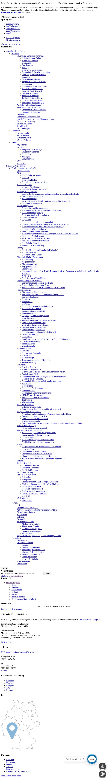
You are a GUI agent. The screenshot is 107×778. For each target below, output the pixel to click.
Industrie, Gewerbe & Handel (34, 74)
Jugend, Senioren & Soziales (34, 81)
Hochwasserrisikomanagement (34, 491)
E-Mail (4, 670)
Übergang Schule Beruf (31, 255)
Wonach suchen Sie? (9, 573)
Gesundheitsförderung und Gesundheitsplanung (41, 381)
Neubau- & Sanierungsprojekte (34, 189)
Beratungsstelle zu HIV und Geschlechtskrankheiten (43, 372)
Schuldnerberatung (29, 198)
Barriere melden (18, 597)
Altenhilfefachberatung (31, 175)
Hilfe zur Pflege (28, 449)
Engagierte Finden (29, 266)
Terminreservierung (25, 472)
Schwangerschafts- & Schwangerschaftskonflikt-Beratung (46, 201)
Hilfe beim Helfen (29, 180)
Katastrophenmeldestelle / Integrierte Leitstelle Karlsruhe (45, 224)
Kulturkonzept (28, 358)
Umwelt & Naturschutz (26, 475)
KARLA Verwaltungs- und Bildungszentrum (35, 119)
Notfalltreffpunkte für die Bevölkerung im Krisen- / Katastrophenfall (50, 234)
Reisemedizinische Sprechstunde (35, 397)
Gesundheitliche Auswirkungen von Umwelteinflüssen (44, 376)
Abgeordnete (22, 145)
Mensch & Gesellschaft (31, 554)
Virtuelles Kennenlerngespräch (34, 428)
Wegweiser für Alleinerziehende (35, 325)
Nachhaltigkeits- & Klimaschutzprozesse (38, 442)
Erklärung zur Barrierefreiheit (23, 599)
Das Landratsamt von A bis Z (23, 168)
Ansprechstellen (28, 262)
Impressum (15, 587)
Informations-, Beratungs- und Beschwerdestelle (42, 409)
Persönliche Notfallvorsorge (33, 236)
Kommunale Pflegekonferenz (34, 451)
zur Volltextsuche (13, 26)
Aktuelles (15, 53)
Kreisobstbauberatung (31, 341)
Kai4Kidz (26, 304)
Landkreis (15, 131)
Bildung (25, 67)
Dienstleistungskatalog (26, 512)
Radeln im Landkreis (30, 468)
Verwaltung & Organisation (33, 550)
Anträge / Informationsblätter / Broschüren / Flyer (37, 510)
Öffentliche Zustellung (26, 121)
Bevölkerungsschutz (25, 206)
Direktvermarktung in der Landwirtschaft (39, 332)
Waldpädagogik (28, 346)
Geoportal (21, 519)
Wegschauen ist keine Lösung (34, 323)
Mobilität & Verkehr (30, 96)
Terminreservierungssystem (90, 619)
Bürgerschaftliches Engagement (30, 257)
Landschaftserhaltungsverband (34, 493)
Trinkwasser (27, 400)
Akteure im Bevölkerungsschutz (35, 208)
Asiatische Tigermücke (31, 369)
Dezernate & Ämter (25, 543)
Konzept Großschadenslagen (34, 229)
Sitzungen (26, 156)
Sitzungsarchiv (28, 159)
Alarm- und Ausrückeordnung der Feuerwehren (41, 210)
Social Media (22, 126)
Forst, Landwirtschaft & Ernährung (31, 327)
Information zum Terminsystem (35, 418)
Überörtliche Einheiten (31, 243)
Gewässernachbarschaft (31, 486)
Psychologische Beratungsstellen (35, 316)
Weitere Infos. (7, 642)
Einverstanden (17, 17)
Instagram (10, 685)
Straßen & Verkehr (24, 463)
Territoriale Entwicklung (32, 98)
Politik (14, 142)
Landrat (25, 545)
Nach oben (16, 776)
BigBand (25, 351)
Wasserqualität (28, 402)
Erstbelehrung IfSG (30, 374)
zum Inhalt (10, 33)
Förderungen (27, 269)
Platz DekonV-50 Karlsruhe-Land (36, 238)
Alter (19, 173)
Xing (8, 688)
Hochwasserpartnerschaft (32, 489)
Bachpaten (26, 479)
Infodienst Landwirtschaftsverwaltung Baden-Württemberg (46, 339)
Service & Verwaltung (15, 166)
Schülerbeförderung (30, 470)
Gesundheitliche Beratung (32, 379)
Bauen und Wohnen (30, 60)
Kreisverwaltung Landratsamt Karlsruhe (18, 652)
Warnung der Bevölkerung (33, 245)
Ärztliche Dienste (29, 367)
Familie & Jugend (24, 290)
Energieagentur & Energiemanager (36, 435)
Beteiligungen (27, 65)
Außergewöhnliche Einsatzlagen (35, 215)
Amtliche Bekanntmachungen (29, 105)
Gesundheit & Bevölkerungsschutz (36, 72)
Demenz (25, 177)
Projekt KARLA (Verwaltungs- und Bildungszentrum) (39, 535)
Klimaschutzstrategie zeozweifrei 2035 (38, 440)
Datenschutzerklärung (11, 12)
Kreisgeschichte (23, 133)
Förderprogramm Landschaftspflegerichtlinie (40, 482)
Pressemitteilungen (24, 124)
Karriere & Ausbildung (26, 425)
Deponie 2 (21, 114)
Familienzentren (28, 299)
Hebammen (26, 383)
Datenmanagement (29, 217)
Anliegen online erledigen (27, 507)
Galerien (20, 517)
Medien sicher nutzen (31, 524)
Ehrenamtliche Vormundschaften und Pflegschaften (43, 294)
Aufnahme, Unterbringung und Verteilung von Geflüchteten (46, 414)
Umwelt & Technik (30, 559)
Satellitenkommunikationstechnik (35, 241)
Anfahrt (14, 592)
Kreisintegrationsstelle (31, 421)
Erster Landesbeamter (31, 547)
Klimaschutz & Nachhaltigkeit (29, 430)
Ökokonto (26, 496)
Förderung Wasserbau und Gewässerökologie (40, 484)
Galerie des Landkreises (32, 70)
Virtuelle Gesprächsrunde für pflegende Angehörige (43, 458)
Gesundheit (21, 365)
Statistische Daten (24, 138)
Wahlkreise (21, 163)
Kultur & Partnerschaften (32, 88)
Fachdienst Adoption (30, 297)
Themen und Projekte (31, 526)
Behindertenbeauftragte (31, 407)
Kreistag (20, 147)
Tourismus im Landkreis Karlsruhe (36, 360)
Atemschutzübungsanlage (32, 213)
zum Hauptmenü (13, 28)
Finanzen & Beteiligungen (33, 552)
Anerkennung (27, 259)
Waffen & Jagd (23, 498)
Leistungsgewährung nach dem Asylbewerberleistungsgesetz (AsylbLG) (52, 423)
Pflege (19, 444)
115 (18, 505)
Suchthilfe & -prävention (32, 203)
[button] (11, 609)
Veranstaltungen (23, 128)
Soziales (20, 461)
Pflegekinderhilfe (29, 313)
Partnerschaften (23, 135)
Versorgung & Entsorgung (33, 103)
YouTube (10, 683)
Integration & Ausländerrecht (29, 411)
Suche (14, 594)
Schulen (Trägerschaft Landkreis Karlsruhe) (40, 250)
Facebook (10, 681)
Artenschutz (27, 477)
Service (14, 503)
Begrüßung (26, 63)
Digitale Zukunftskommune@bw (35, 285)
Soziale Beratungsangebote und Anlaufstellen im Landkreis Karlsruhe (50, 194)
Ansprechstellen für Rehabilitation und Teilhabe (41, 447)
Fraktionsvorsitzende (30, 152)
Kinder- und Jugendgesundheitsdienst (37, 306)
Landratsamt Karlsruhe (31, 112)
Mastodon (10, 690)
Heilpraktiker (27, 386)
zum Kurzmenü (12, 24)
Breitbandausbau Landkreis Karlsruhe (37, 283)
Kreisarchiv (26, 355)
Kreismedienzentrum (25, 521)
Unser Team (22, 564)
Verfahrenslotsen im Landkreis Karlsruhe (39, 320)
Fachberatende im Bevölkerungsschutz (38, 222)
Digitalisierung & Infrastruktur (29, 280)
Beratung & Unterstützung (27, 191)
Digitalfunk (26, 220)
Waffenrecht (27, 500)
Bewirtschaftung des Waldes (33, 330)
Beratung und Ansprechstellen (34, 416)
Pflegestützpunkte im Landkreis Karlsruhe (39, 456)
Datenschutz (22, 540)
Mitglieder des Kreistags (32, 149)
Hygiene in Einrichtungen (32, 388)
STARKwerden (28, 318)
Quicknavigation (16, 576)
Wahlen (20, 161)
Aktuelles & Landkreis (15, 51)
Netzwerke (26, 276)
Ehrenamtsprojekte (29, 264)
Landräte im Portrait (30, 93)
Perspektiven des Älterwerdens (34, 182)
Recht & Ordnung (29, 557)
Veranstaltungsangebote (31, 531)
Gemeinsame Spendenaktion (28, 117)
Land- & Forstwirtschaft (32, 91)
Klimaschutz (27, 84)
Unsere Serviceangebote (32, 528)
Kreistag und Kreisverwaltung (34, 86)
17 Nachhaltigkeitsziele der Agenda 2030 (39, 433)
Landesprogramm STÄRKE (33, 311)
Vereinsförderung (29, 362)
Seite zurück (6, 776)
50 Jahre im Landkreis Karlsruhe (30, 56)
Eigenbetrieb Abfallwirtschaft (34, 110)
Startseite (4, 576)
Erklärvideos (22, 514)
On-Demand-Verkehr (30, 465)
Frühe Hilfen (27, 301)
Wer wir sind (27, 533)
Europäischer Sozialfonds (32, 196)
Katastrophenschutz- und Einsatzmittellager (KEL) (43, 227)
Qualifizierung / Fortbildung (33, 278)
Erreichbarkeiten (23, 561)
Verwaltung (16, 538)
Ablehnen (5, 17)
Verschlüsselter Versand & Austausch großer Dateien (43, 287)
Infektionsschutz (28, 390)
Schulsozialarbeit (29, 252)
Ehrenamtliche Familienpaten (34, 292)
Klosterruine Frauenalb (31, 353)
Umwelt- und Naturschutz (32, 100)
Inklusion (26, 77)
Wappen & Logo (24, 140)
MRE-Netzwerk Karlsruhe (33, 395)
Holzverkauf (27, 337)
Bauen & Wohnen (24, 184)
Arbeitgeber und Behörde (32, 58)
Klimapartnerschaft (30, 437)
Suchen (47, 573)
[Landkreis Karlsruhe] (10, 44)
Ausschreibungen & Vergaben (29, 107)
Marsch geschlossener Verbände (35, 231)
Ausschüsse (27, 154)
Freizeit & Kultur (24, 348)
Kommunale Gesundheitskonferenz (36, 393)
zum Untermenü (13, 31)
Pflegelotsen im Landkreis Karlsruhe (37, 454)
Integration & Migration (31, 79)
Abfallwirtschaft (23, 170)
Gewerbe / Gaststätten (31, 187)
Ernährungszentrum (30, 334)
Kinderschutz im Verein (31, 308)
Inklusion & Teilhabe (25, 404)
